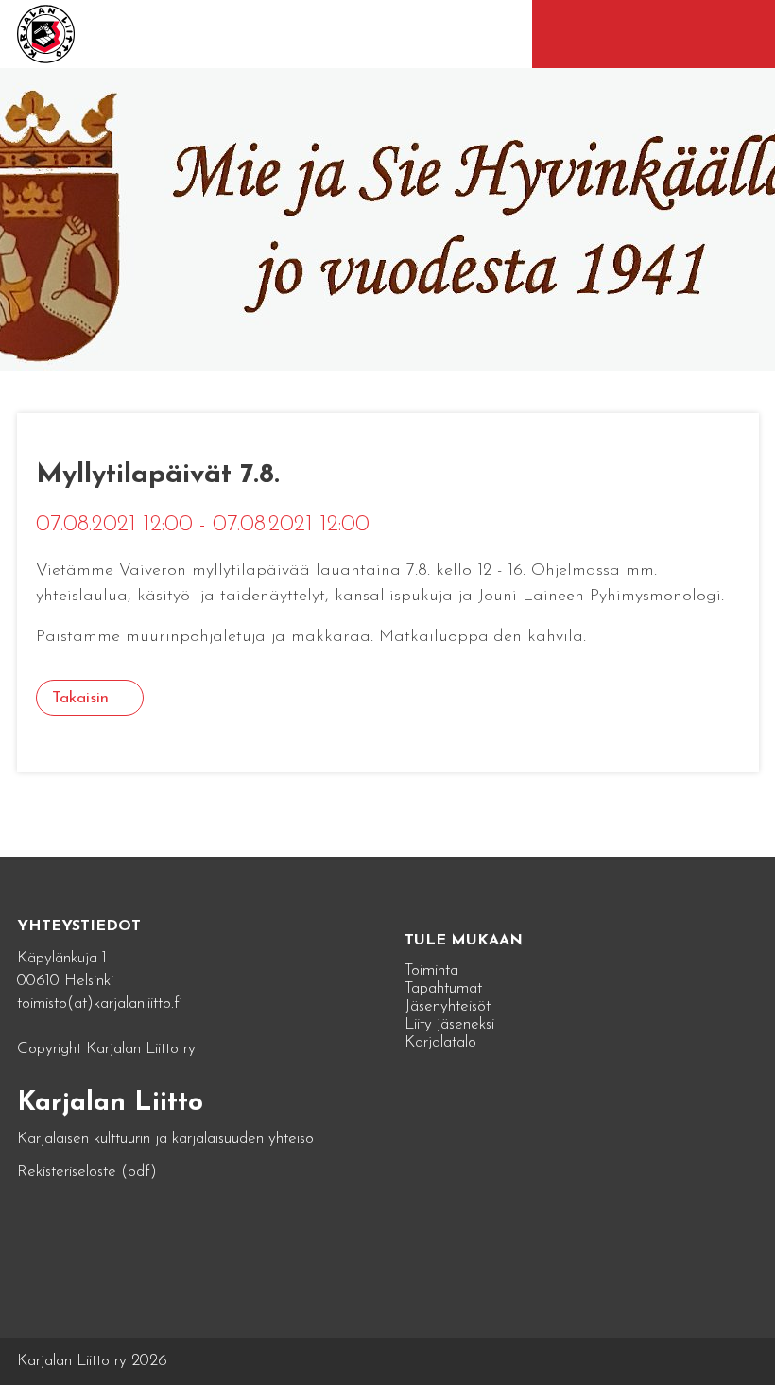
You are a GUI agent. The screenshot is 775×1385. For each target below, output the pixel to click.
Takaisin (80, 698)
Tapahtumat (443, 988)
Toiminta (431, 970)
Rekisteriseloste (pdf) (87, 1172)
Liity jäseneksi (449, 1024)
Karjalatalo (440, 1042)
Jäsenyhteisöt (448, 1006)
